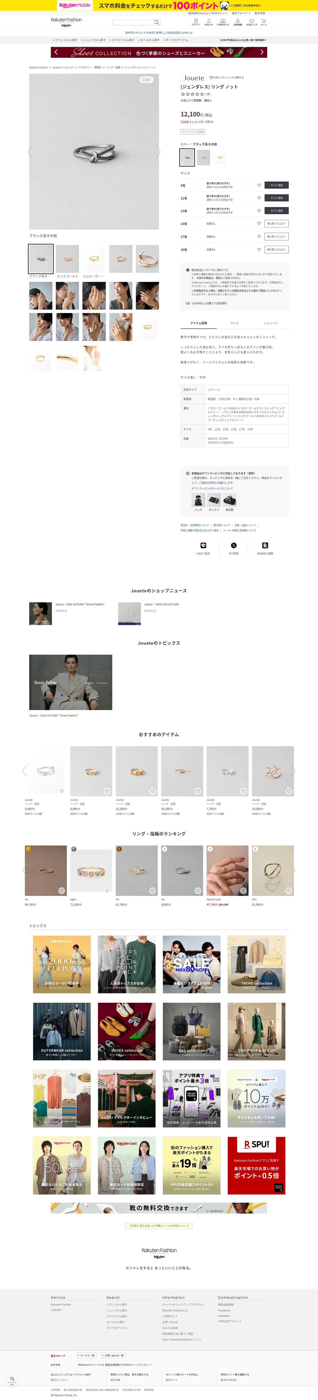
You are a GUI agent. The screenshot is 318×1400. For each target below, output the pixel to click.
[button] (94, 152)
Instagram (224, 1315)
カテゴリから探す (117, 1316)
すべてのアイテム (117, 1327)
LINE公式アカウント (230, 1321)
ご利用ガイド (170, 1316)
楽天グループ (239, 13)
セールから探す (116, 1322)
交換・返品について (245, 525)
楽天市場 (260, 13)
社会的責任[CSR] (131, 1389)
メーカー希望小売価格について (239, 530)
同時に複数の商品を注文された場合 (200, 530)
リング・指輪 (113, 67)
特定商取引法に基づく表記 (177, 1333)
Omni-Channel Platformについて (181, 1339)
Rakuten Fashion (38, 67)
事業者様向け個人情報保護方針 (102, 1389)
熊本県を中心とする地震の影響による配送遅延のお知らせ (159, 32)
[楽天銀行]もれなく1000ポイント (208, 13)
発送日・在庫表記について (195, 525)
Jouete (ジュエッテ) (63, 67)
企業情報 (55, 1389)
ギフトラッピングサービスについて (212, 488)
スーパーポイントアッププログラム (183, 1304)
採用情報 (149, 1389)
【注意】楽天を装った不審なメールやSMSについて (159, 1225)
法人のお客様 (170, 1327)
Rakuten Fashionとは (175, 1310)
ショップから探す (117, 1310)
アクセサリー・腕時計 (90, 67)
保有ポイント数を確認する (235, 1374)
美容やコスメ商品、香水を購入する (130, 1374)
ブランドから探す (117, 1304)
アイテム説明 (198, 323)
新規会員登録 (226, 1304)
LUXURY (56, 1310)
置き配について (222, 525)
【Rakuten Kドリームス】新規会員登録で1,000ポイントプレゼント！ (115, 1364)
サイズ (234, 323)
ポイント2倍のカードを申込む (182, 1374)
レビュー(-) (271, 323)
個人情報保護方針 (73, 1389)
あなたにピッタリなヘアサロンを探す (71, 1374)
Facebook (224, 1310)
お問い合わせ (170, 1322)
